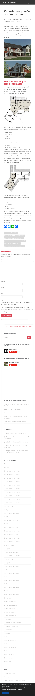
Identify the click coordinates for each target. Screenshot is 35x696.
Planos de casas (15, 21)
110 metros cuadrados (13, 474)
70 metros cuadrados (12, 587)
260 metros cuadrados (13, 534)
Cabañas (8, 598)
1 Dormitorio (10, 464)
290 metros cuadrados (13, 541)
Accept (5, 693)
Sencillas (8, 661)
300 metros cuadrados (13, 556)
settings (20, 689)
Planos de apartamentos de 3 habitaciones (17, 437)
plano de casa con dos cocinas (12, 243)
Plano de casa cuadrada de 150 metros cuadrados (15, 417)
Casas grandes (10, 608)
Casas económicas (11, 605)
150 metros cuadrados (13, 489)
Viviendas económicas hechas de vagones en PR (16, 451)
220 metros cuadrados (13, 524)
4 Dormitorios (10, 559)
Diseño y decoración (12, 626)
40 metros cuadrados (12, 566)
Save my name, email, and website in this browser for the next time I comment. (16, 303)
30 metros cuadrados (12, 552)
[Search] (29, 337)
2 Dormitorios (10, 506)
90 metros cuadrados (12, 594)
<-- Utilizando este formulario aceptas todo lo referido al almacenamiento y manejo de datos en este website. (17, 310)
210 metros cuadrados (13, 520)
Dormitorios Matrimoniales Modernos (15, 421)
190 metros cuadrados (13, 503)
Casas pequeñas (11, 615)
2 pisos (27, 19)
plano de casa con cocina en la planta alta (15, 241)
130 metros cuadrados (13, 481)
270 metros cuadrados (13, 538)
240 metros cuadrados (13, 527)
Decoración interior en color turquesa (15, 413)
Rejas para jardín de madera (12, 409)
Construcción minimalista (13, 623)
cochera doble (13, 233)
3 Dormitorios (10, 545)
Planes (8, 644)
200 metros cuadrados (13, 517)
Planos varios (10, 658)
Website (3, 294)
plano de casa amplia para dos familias (14, 235)
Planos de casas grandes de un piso (16, 446)
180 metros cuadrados (13, 499)
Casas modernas (11, 612)
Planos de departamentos (13, 651)
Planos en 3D (10, 654)
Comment (4, 260)
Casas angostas (11, 601)
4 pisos (8, 563)
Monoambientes (11, 640)
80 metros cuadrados (12, 591)
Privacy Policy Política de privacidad (14, 680)
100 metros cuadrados (13, 471)
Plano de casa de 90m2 (19, 433)
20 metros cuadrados (12, 513)
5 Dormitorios (10, 570)
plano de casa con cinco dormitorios (13, 238)
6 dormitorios (10, 577)
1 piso (8, 467)
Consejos (9, 619)
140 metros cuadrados (13, 485)
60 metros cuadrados (12, 580)
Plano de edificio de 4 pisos (21, 442)
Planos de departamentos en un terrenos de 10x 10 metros (17, 405)
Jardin (8, 633)
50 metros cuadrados (12, 573)
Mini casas (9, 637)
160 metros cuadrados (13, 492)
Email (2, 287)
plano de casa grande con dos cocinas (14, 246)
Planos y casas (9, 2)
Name (3, 281)
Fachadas (9, 630)
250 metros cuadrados (13, 531)
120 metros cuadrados (13, 478)
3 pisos (8, 548)
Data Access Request (10, 673)
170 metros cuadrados (13, 496)
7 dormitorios (10, 584)
